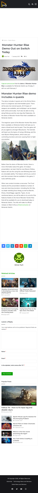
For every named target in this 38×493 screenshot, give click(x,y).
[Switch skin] (29, 5)
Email (3, 358)
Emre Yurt (6, 56)
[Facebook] (3, 246)
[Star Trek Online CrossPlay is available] (6, 440)
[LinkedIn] (12, 246)
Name (3, 351)
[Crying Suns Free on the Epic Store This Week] (28, 302)
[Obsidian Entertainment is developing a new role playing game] (9, 282)
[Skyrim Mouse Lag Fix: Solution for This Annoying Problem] (6, 418)
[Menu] (36, 5)
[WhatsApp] (25, 246)
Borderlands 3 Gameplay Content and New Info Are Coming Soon (9, 310)
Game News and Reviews (19, 484)
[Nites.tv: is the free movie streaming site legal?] (6, 433)
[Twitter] (8, 246)
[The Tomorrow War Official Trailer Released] (28, 282)
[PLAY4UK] (5, 4)
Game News (11, 40)
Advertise (9, 481)
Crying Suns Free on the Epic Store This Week (28, 309)
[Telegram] (30, 246)
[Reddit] (21, 246)
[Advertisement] (19, 23)
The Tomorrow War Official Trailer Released (28, 290)
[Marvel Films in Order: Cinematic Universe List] (6, 426)
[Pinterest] (17, 246)
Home (5, 40)
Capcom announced (7, 83)
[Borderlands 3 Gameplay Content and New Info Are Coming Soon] (9, 302)
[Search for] (32, 5)
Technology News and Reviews (22, 481)
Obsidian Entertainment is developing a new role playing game (9, 291)
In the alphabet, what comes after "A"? (13, 365)
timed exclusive (23, 205)
